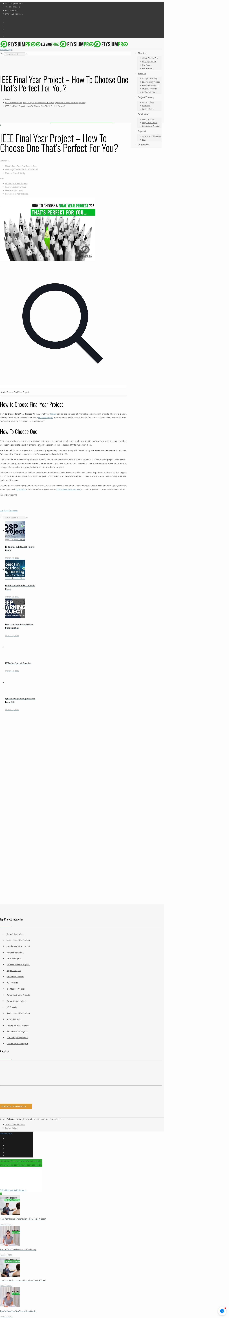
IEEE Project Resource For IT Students (21, 169)
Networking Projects (15, 952)
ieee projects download (15, 187)
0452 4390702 (11, 10)
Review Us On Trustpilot (14, 1106)
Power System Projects (17, 1001)
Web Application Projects (18, 1025)
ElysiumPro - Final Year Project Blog (70, 102)
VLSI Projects (12, 982)
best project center (13, 102)
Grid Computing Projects (17, 1037)
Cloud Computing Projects (18, 946)
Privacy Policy (11, 1128)
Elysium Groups (15, 1119)
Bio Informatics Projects (17, 1031)
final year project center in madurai (38, 102)
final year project (45, 417)
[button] (222, 1311)
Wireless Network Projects (18, 964)
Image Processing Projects (18, 940)
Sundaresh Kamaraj (9, 510)
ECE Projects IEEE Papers (16, 183)
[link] (26, 54)
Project (53, 414)
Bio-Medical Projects (16, 989)
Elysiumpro (21, 489)
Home (7, 99)
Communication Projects (17, 1043)
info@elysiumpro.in (14, 14)
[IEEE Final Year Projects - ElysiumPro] (64, 44)
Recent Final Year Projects (16, 194)
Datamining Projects (16, 934)
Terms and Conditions (15, 1124)
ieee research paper (14, 190)
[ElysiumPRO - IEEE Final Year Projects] (81, 1074)
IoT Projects (12, 1007)
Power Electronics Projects (18, 995)
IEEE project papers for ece (68, 489)
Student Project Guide (15, 173)
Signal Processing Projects (18, 1013)
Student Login (6, 49)
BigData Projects (14, 970)
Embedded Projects (15, 976)
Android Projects (14, 1019)
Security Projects (14, 958)
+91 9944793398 (12, 7)
